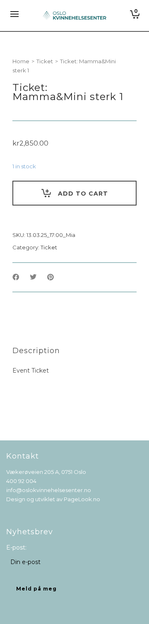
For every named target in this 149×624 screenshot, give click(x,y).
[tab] (36, 350)
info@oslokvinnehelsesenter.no (48, 490)
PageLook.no (82, 499)
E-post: (16, 547)
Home (20, 61)
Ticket (44, 61)
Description (36, 350)
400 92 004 (21, 481)
